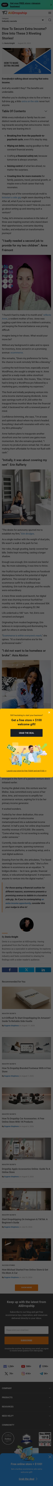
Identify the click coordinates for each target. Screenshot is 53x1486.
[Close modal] (49, 712)
